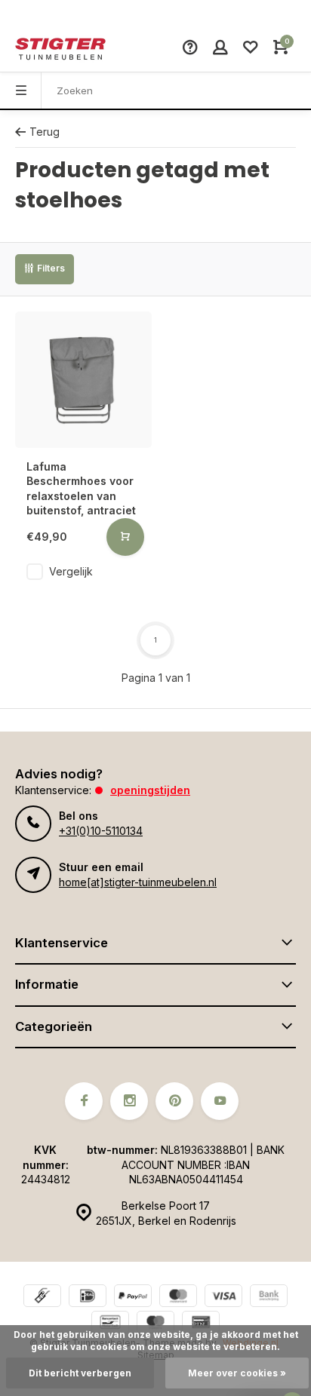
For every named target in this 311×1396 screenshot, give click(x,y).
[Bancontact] (110, 1324)
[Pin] (201, 1324)
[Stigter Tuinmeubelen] (60, 49)
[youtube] (220, 1101)
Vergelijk (71, 571)
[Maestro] (155, 1324)
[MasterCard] (178, 1297)
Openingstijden (150, 790)
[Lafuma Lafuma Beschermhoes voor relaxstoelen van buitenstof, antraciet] (83, 379)
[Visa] (223, 1297)
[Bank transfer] (269, 1297)
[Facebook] (84, 1101)
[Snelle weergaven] (125, 537)
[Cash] (42, 1297)
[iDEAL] (87, 1297)
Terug (44, 131)
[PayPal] (133, 1297)
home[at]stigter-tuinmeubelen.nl (138, 882)
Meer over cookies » (237, 1373)
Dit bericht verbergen (80, 1373)
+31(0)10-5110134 (101, 830)
